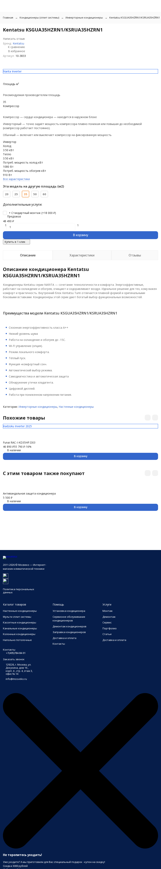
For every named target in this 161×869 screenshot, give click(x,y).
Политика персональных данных (18, 590)
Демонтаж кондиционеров (69, 626)
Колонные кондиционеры (19, 634)
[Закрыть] (80, 847)
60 (44, 194)
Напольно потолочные (17, 640)
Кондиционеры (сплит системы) (39, 17)
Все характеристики (16, 179)
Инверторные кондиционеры (84, 17)
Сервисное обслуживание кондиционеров (69, 618)
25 (16, 194)
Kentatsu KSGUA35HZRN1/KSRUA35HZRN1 (134, 17)
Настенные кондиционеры (76, 407)
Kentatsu (18, 43)
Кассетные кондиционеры (19, 622)
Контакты (59, 643)
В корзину (80, 235)
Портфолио (109, 628)
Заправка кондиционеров (69, 632)
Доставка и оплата (64, 638)
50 (35, 194)
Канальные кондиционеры (20, 628)
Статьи (107, 634)
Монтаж (107, 611)
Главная (8, 17)
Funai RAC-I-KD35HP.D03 (19, 442)
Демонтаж (108, 616)
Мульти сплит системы (17, 616)
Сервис (107, 622)
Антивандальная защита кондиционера (29, 493)
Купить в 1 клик (15, 242)
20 (6, 194)
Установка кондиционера (69, 611)
